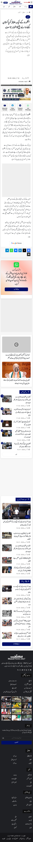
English (5, 2)
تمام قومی (30, 775)
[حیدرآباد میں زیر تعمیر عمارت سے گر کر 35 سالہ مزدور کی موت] (7, 613)
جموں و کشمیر (29, 778)
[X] (28, 670)
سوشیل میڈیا (14, 824)
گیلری (15, 827)
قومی (9, 6)
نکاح (31, 827)
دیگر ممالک (14, 801)
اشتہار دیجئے (14, 688)
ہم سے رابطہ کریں (28, 688)
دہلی (31, 782)
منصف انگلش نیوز (28, 684)
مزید (16, 454)
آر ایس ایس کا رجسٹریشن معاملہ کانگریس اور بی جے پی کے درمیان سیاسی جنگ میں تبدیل (22, 412)
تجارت (30, 820)
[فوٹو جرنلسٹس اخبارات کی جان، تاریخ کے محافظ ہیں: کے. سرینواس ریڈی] (7, 635)
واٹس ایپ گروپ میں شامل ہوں (10, 691)
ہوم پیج (30, 681)
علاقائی (14, 6)
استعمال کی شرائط (15, 839)
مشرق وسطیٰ (29, 805)
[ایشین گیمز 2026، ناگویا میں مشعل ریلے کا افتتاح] (7, 560)
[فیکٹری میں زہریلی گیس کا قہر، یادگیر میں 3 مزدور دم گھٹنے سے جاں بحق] (7, 445)
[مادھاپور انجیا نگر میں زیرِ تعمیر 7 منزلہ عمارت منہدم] (27, 711)
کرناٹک (19, 12)
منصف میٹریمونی (13, 684)
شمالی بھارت (29, 786)
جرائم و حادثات (28, 824)
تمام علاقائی (29, 756)
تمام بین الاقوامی (28, 797)
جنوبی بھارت (14, 778)
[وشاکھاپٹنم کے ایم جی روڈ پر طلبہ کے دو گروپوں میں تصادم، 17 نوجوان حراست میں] (27, 718)
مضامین (30, 816)
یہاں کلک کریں (16, 289)
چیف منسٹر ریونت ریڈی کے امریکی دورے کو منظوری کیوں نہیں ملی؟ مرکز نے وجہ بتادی (22, 589)
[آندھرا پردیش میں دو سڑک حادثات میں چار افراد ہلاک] (16, 705)
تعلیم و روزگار (14, 820)
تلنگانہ (20, 6)
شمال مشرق (14, 782)
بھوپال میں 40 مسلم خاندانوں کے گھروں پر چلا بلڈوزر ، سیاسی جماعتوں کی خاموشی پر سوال (22, 624)
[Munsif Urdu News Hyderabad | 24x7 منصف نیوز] (16, 2)
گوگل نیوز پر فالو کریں (27, 691)
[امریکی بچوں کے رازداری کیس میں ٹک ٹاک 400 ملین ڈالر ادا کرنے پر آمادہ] (7, 569)
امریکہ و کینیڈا (14, 797)
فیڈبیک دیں (9, 839)
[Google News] (16, 243)
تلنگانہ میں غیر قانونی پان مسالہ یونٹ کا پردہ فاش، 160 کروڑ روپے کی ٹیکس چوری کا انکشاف (22, 536)
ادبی (16, 816)
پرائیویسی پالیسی (22, 839)
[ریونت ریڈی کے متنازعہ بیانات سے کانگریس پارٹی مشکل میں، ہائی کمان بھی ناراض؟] (16, 718)
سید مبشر (23, 78)
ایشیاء (4, 6)
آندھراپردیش (14, 759)
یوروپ (15, 805)
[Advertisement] (16, 67)
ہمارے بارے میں (13, 681)
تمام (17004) (16, 644)
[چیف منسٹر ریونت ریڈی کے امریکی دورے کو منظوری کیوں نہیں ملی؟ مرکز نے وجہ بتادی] (7, 588)
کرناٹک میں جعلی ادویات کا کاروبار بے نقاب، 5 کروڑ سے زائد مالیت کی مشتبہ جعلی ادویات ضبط (22, 400)
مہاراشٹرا (15, 763)
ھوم (27, 12)
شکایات (3, 839)
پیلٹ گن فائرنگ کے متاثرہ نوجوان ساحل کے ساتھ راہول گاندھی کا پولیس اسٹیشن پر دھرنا (22, 602)
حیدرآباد (25, 6)
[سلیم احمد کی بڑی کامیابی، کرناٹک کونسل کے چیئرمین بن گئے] (7, 423)
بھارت (15, 775)
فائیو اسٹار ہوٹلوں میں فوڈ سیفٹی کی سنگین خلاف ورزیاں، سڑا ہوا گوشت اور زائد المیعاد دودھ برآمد (23, 434)
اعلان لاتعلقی (28, 839)
